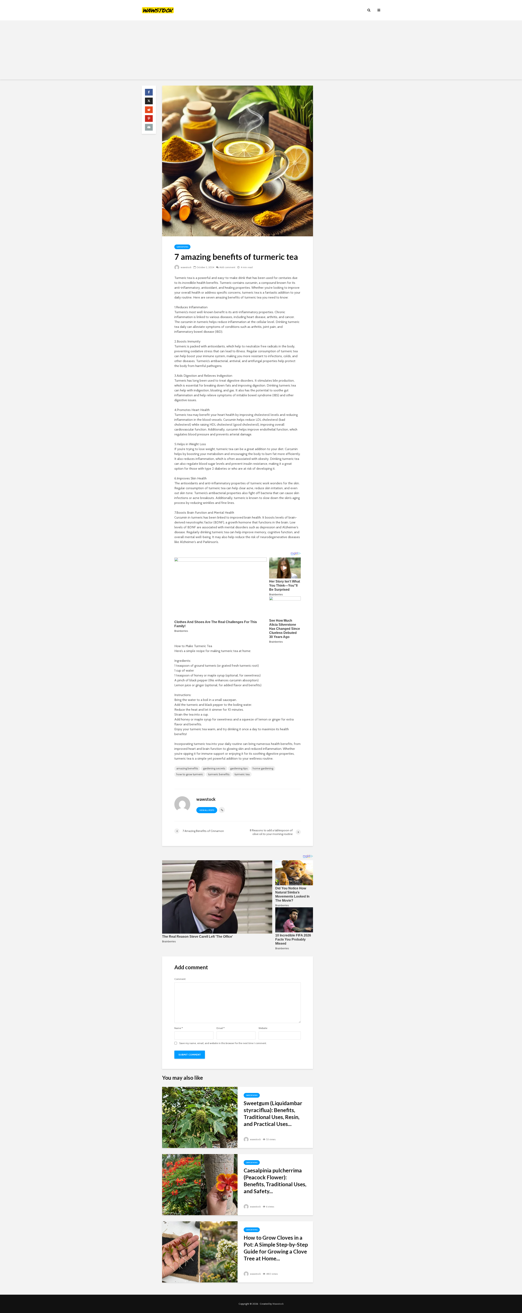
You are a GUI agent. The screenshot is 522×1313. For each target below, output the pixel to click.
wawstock (185, 267)
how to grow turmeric (189, 774)
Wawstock (278, 1303)
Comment (180, 979)
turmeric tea (242, 774)
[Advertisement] (261, 50)
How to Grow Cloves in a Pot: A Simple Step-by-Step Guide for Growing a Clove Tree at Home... (276, 1248)
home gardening (263, 768)
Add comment (227, 267)
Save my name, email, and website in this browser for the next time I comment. (223, 1043)
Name (178, 1028)
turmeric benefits (219, 774)
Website (263, 1028)
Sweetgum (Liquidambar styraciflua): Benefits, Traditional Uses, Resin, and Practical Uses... (273, 1113)
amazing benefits (187, 768)
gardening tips (239, 768)
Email (221, 1028)
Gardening (182, 247)
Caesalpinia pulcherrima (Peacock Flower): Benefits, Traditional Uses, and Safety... (275, 1180)
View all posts (206, 810)
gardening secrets (214, 768)
